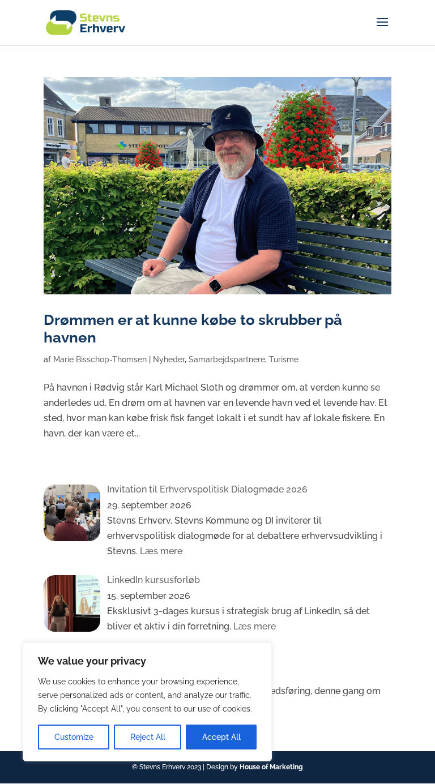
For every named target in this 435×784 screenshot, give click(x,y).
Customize (73, 737)
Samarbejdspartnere (227, 359)
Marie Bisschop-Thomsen (100, 359)
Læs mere (160, 551)
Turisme (283, 359)
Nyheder (169, 359)
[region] (147, 701)
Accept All (221, 737)
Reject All (147, 737)
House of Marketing (271, 767)
